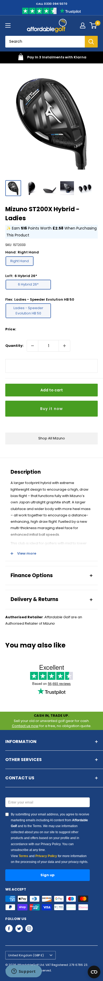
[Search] (91, 41)
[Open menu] (8, 25)
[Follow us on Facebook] (9, 928)
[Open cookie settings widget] (94, 972)
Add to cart (51, 390)
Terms (23, 856)
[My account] (82, 25)
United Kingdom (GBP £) (26, 955)
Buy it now (51, 408)
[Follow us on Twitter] (19, 928)
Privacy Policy (46, 856)
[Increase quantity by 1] (64, 345)
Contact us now (25, 725)
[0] (93, 25)
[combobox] (45, 41)
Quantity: (14, 345)
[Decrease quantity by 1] (32, 345)
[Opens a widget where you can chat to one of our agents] (23, 971)
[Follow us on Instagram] (29, 928)
